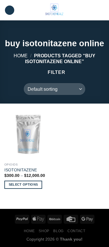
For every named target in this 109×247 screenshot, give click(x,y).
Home (21, 55)
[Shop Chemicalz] (55, 10)
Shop (44, 231)
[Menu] (9, 10)
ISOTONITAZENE (20, 170)
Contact (76, 231)
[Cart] (102, 10)
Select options (23, 184)
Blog (58, 231)
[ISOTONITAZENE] (28, 136)
